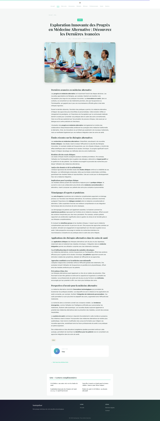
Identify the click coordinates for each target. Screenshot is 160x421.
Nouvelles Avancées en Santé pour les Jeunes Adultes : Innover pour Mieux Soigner (95, 384)
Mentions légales (109, 407)
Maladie (79, 6)
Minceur (85, 6)
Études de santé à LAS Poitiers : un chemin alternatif (94, 390)
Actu (58, 6)
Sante (101, 6)
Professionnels (94, 6)
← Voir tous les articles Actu (59, 362)
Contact (107, 410)
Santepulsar (37, 405)
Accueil (53, 6)
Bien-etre (63, 6)
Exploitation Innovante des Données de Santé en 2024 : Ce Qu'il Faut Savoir (63, 390)
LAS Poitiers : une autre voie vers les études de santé (64, 384)
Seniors (107, 6)
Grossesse (71, 6)
